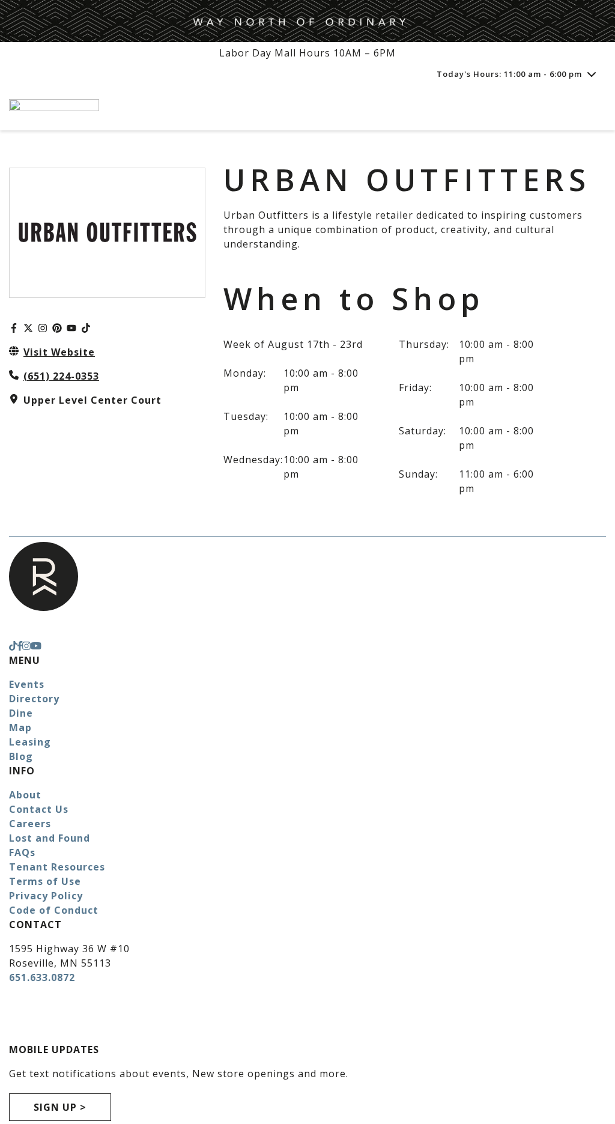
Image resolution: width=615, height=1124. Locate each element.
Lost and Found (49, 838)
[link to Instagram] (26, 645)
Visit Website (59, 352)
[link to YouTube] (36, 645)
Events (26, 684)
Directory (34, 698)
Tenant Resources (57, 866)
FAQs (22, 852)
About (25, 794)
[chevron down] (591, 74)
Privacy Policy (46, 895)
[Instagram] (42, 328)
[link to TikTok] (13, 645)
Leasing (30, 742)
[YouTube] (71, 328)
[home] (277, 108)
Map (20, 727)
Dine (21, 713)
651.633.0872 (42, 977)
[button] (60, 1107)
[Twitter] (28, 328)
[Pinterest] (57, 328)
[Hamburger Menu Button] (585, 108)
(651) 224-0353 (61, 376)
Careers (30, 823)
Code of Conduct (53, 910)
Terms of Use (45, 881)
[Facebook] (14, 328)
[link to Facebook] (19, 645)
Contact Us (38, 809)
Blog (21, 756)
